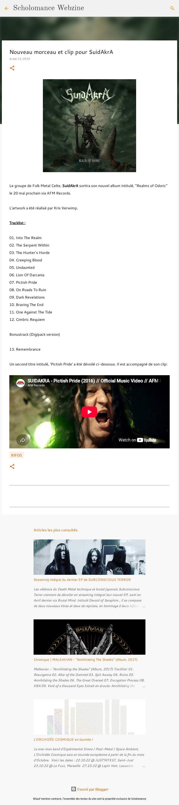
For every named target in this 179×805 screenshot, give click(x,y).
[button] (12, 68)
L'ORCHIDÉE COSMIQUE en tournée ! (63, 739)
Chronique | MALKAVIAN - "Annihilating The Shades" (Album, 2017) (86, 659)
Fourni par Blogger (92, 789)
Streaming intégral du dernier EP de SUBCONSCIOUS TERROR (82, 579)
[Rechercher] (90, 8)
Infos (16, 455)
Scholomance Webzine (48, 8)
